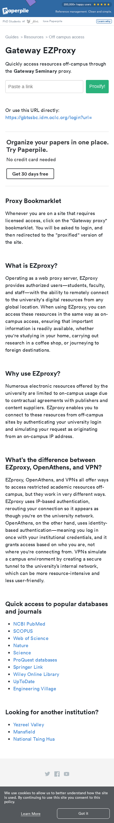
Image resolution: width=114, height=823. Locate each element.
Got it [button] (83, 813)
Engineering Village (34, 689)
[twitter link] (47, 775)
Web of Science (31, 638)
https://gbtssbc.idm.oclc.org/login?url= (48, 117)
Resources (33, 36)
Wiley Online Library (36, 674)
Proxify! (97, 86)
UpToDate (24, 681)
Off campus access (66, 36)
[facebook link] (57, 775)
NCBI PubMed (29, 624)
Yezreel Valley (28, 724)
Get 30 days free (30, 174)
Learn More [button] (31, 814)
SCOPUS (23, 631)
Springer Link (28, 667)
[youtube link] (66, 775)
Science (22, 653)
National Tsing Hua (34, 739)
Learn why (104, 21)
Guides (12, 36)
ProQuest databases (35, 660)
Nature (20, 645)
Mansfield (24, 732)
